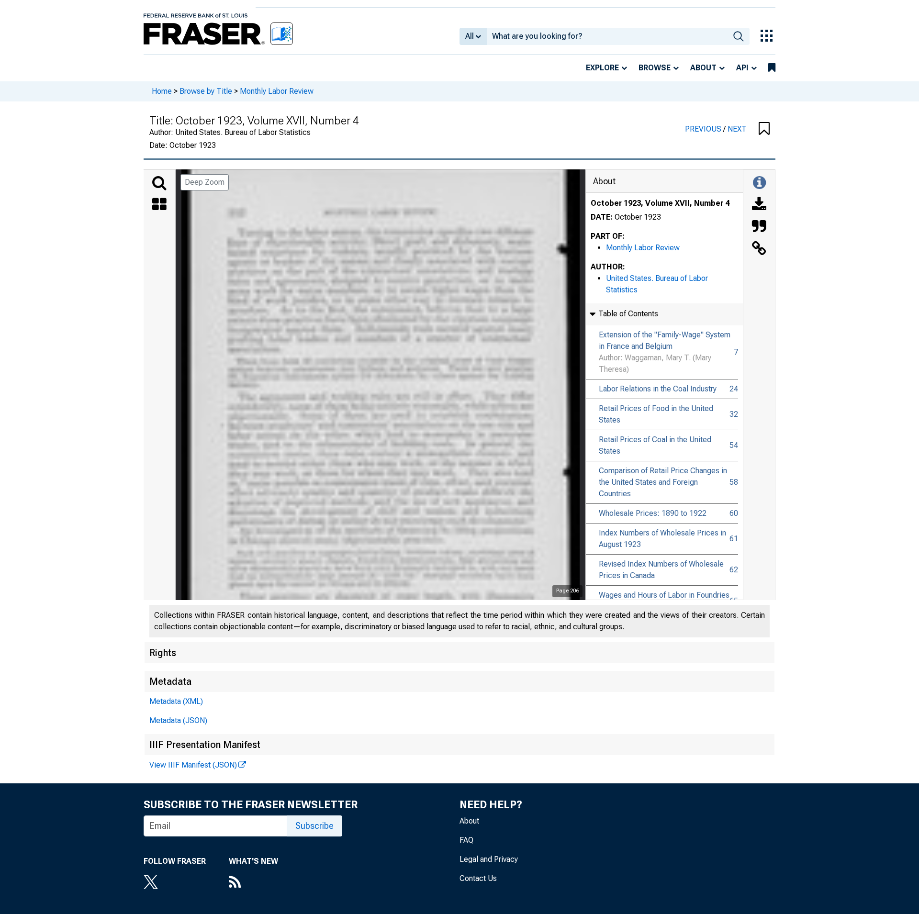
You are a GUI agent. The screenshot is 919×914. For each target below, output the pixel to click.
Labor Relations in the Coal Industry (658, 388)
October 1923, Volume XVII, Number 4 (660, 203)
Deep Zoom (204, 182)
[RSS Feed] (253, 883)
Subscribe (314, 826)
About (703, 67)
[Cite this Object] (759, 227)
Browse (655, 67)
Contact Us (478, 878)
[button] (764, 129)
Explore (602, 67)
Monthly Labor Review (277, 91)
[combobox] (607, 36)
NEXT (737, 129)
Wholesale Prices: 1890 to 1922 (652, 513)
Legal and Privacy (489, 859)
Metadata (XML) (176, 701)
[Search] (159, 183)
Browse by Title (205, 91)
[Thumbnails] (159, 205)
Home (162, 91)
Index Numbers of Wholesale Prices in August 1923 (662, 538)
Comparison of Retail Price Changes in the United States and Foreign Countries (663, 482)
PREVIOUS (704, 129)
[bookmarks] (771, 68)
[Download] (759, 205)
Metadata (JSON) (178, 720)
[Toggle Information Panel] (759, 183)
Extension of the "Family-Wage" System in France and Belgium (664, 340)
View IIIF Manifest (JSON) (193, 764)
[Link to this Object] (759, 249)
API (742, 67)
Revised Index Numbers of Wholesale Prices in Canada (661, 569)
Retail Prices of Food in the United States (656, 414)
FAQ (466, 840)
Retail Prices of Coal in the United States (655, 445)
